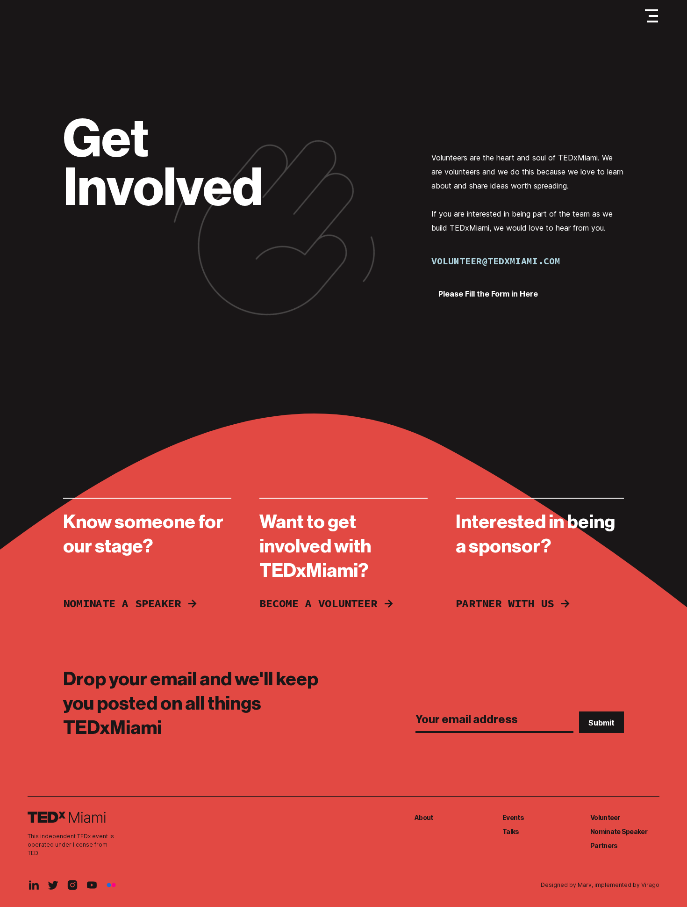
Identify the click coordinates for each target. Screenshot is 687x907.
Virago (650, 884)
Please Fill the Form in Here (488, 293)
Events (513, 817)
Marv (585, 884)
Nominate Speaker (618, 831)
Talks (510, 831)
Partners (603, 845)
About (424, 817)
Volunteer (605, 817)
